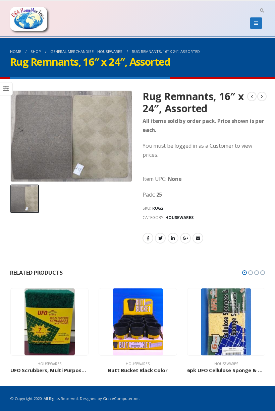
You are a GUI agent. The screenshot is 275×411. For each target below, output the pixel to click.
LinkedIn (173, 238)
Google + (185, 238)
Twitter (160, 238)
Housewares (179, 217)
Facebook (148, 238)
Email (197, 238)
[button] (244, 273)
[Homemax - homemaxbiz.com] (28, 19)
